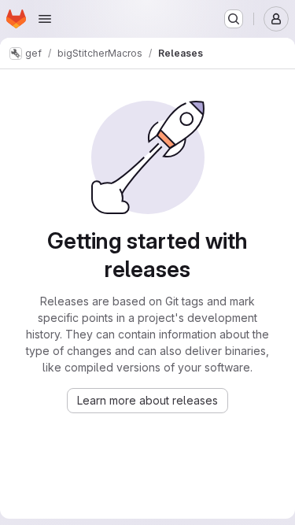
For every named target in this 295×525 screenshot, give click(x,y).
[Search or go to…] (233, 18)
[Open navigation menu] (44, 18)
